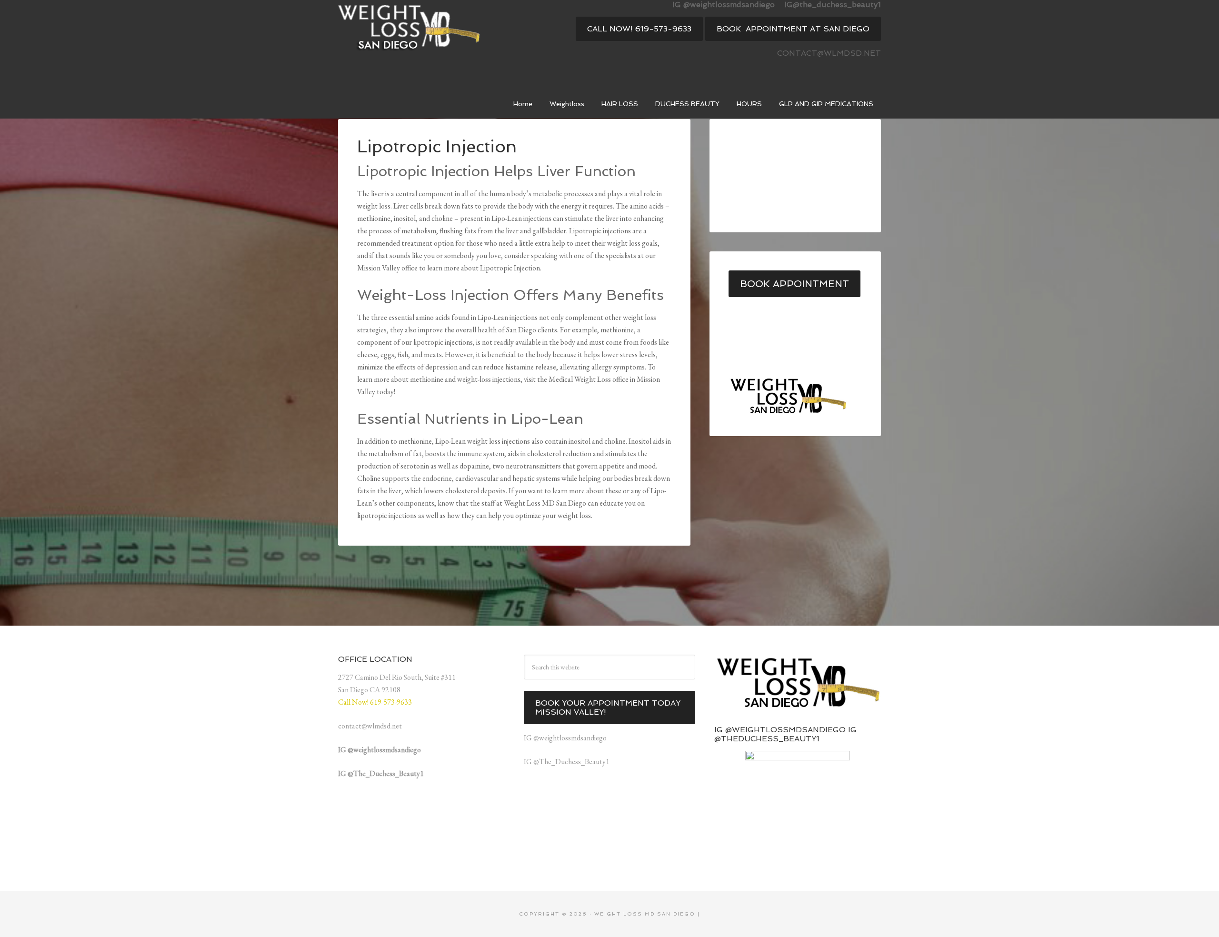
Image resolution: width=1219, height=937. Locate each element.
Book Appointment (794, 283)
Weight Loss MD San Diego (409, 31)
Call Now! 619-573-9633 (639, 28)
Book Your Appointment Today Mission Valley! (607, 707)
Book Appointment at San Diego (793, 28)
